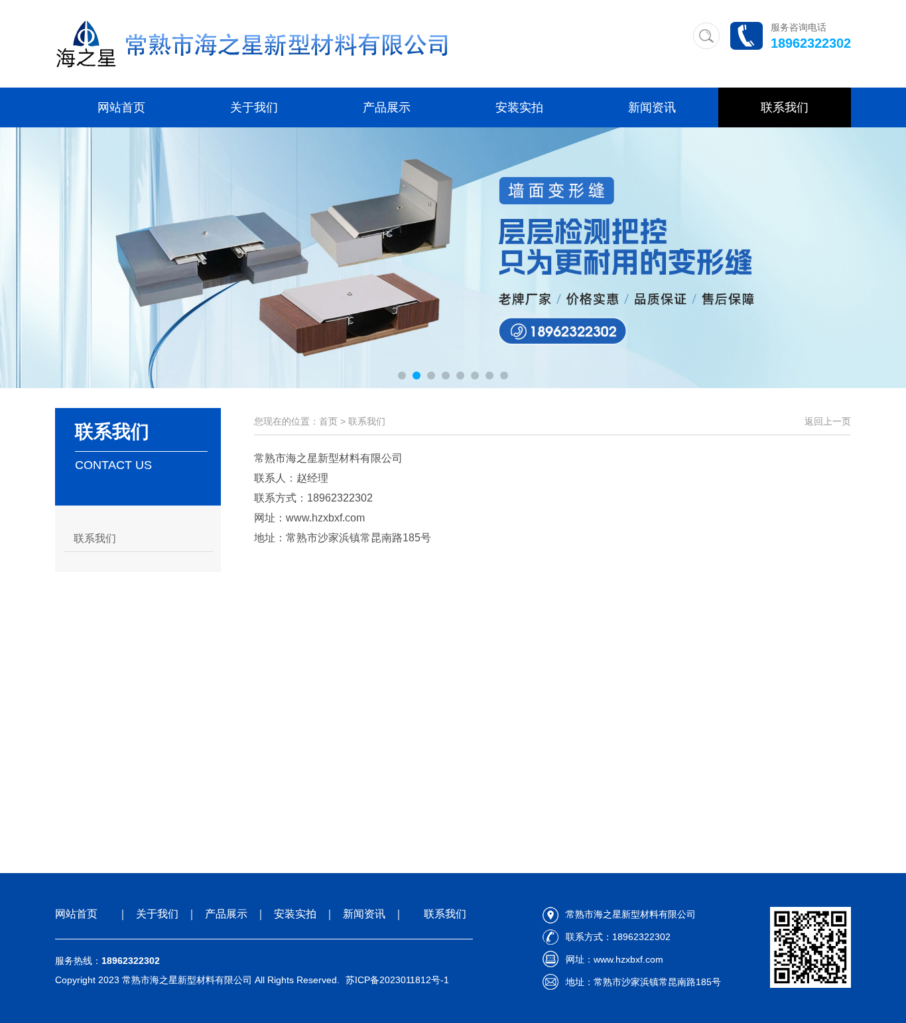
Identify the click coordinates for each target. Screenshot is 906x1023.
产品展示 (387, 107)
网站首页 (121, 107)
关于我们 (254, 107)
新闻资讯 (652, 107)
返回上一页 (828, 421)
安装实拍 (519, 107)
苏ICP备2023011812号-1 (397, 980)
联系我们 (785, 107)
